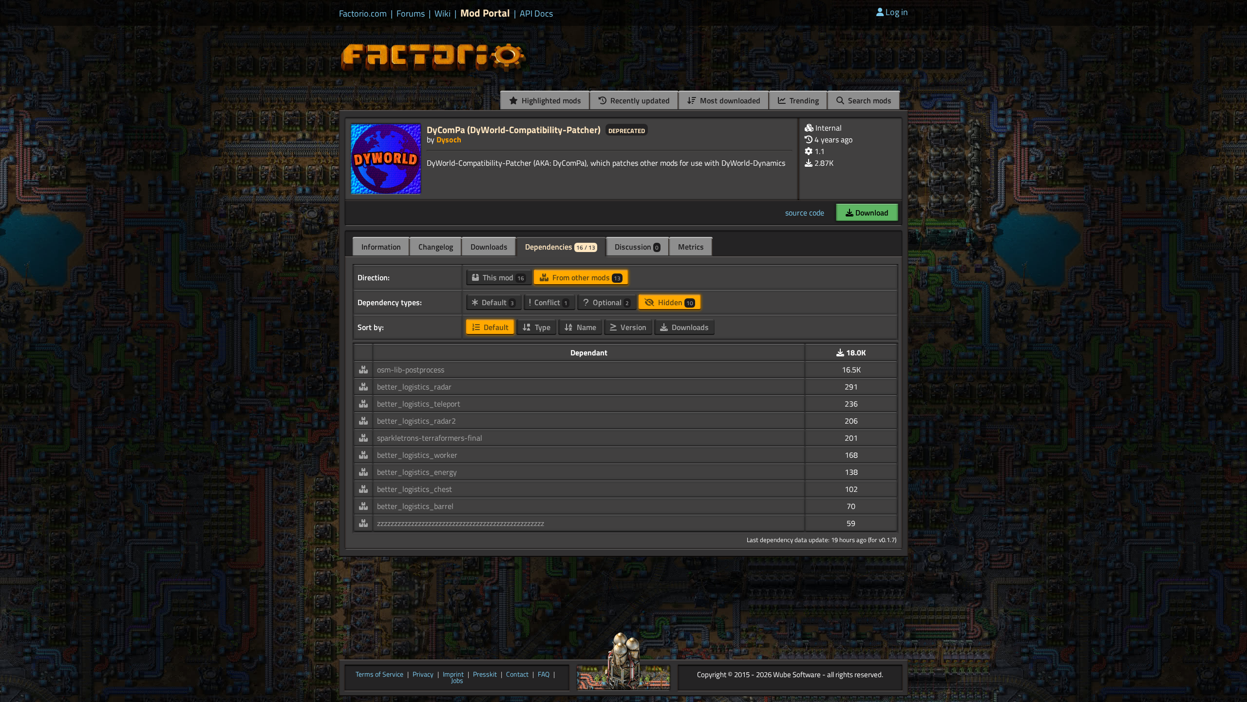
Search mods (868, 100)
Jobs (457, 681)
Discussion (637, 247)
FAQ (543, 674)
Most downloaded (729, 100)
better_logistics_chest (414, 489)
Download (870, 212)
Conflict (549, 302)
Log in (897, 12)
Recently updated (639, 100)
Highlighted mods (550, 100)
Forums (411, 13)
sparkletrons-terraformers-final (429, 438)
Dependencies (560, 247)
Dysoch (448, 139)
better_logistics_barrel (415, 506)
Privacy (423, 674)
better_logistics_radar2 (416, 421)
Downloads (489, 247)
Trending (803, 100)
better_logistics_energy (417, 472)
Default (497, 302)
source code (804, 212)
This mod (502, 277)
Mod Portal (485, 13)
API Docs (536, 13)
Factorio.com (363, 13)
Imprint (453, 674)
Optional (610, 302)
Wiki (443, 13)
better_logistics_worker (417, 455)
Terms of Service (379, 674)
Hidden (674, 302)
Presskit (485, 674)
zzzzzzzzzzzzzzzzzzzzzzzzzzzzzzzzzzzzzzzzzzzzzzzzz (460, 523)
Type (541, 327)
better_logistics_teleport (418, 404)
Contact (517, 674)
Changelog (435, 247)
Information (381, 247)
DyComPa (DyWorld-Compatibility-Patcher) (514, 129)
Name (585, 327)
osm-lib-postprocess (410, 369)
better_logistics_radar (414, 386)
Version (632, 327)
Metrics (691, 247)
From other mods (585, 277)
